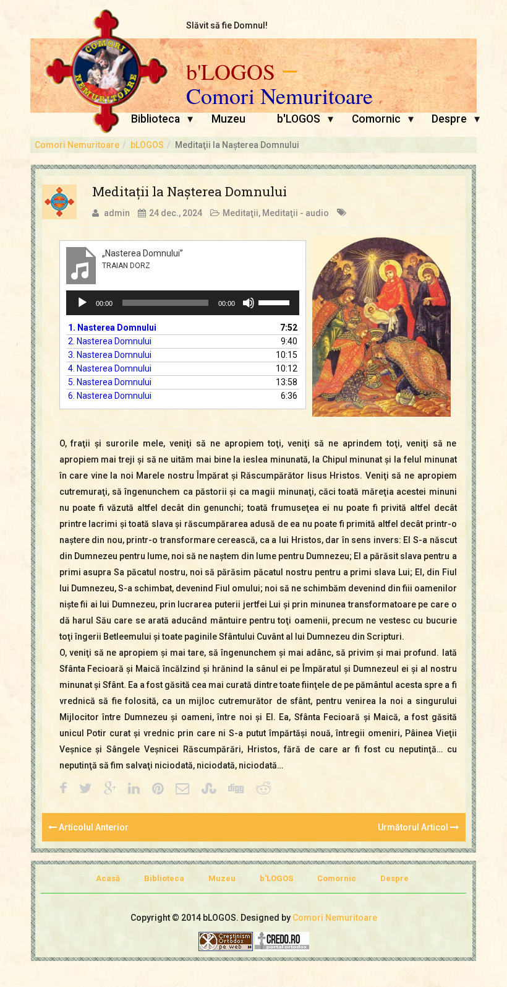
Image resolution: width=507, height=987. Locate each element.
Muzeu (228, 119)
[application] (183, 302)
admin (117, 213)
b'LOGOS (230, 71)
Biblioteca (155, 119)
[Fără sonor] (248, 303)
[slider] (275, 301)
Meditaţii (240, 213)
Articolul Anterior (93, 827)
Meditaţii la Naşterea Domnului (189, 191)
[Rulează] (82, 303)
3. (109, 355)
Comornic (376, 119)
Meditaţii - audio (295, 213)
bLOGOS (147, 145)
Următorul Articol (414, 827)
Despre (449, 119)
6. (109, 396)
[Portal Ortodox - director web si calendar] (282, 941)
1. (112, 328)
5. (109, 382)
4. (109, 368)
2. (109, 341)
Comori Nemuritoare (279, 96)
